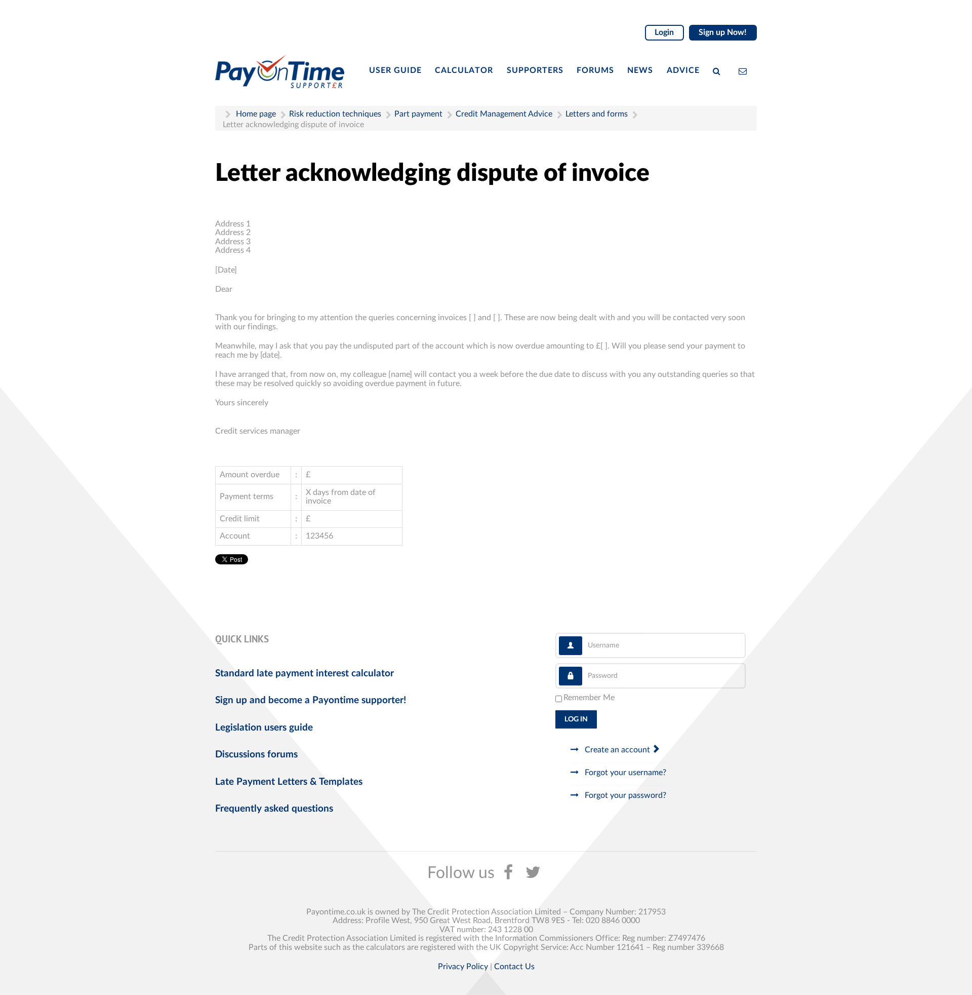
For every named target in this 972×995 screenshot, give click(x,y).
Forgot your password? (624, 795)
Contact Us (514, 967)
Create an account (617, 750)
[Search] (719, 70)
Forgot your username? (624, 773)
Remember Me (589, 698)
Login (664, 32)
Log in (576, 719)
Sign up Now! (723, 32)
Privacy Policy (463, 967)
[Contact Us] (745, 70)
